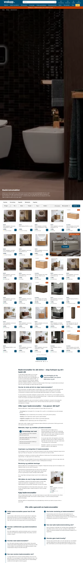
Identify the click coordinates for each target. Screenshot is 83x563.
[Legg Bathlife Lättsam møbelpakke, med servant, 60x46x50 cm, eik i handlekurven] (47, 327)
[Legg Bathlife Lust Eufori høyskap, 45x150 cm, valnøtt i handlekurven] (79, 303)
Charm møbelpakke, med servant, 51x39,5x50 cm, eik (57, 227)
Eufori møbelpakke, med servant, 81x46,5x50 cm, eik (25, 275)
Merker (60, 5)
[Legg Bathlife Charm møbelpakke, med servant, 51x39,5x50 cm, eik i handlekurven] (63, 230)
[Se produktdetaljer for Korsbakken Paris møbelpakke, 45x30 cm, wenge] (57, 337)
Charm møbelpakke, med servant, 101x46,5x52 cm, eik (25, 299)
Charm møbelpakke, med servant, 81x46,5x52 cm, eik (9, 324)
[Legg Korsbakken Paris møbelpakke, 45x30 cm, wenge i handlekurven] (63, 351)
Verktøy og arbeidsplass (41, 5)
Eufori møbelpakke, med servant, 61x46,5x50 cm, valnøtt (9, 299)
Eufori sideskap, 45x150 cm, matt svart (9, 348)
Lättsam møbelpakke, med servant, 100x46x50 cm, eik (41, 251)
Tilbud (73, 5)
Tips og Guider (67, 5)
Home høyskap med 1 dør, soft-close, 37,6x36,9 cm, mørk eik (72, 324)
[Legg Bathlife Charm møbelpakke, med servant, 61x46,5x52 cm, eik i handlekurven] (63, 278)
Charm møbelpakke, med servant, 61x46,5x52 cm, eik (57, 275)
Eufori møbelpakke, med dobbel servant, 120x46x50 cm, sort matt (57, 324)
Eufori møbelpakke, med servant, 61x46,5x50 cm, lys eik (72, 275)
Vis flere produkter (41, 358)
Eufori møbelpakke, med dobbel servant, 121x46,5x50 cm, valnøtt (41, 227)
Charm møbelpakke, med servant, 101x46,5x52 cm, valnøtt (25, 348)
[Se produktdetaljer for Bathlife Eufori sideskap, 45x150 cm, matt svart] (9, 337)
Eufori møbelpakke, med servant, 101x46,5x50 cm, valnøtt (9, 227)
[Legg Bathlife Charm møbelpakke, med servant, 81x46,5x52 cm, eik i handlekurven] (15, 327)
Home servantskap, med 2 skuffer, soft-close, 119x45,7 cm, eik (72, 227)
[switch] (9, 206)
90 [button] (47, 361)
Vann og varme (24, 5)
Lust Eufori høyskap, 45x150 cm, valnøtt (72, 299)
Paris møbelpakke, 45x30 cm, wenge (56, 348)
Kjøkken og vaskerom (14, 5)
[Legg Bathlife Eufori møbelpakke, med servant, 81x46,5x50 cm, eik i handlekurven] (31, 278)
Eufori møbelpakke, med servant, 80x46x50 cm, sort (57, 299)
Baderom (6, 5)
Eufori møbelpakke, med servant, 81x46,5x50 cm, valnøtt (9, 275)
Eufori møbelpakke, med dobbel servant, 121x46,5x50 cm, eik (9, 251)
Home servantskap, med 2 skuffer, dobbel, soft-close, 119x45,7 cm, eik (73, 348)
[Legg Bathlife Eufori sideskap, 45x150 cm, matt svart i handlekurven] (15, 351)
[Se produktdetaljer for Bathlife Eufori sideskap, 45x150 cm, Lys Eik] (25, 216)
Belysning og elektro (52, 5)
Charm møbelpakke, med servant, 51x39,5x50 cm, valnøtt (41, 348)
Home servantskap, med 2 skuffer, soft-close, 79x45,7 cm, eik (41, 275)
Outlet (77, 5)
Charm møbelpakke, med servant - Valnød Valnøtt (56, 488)
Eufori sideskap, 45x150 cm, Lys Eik (25, 226)
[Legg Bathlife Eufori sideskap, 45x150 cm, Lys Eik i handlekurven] (31, 230)
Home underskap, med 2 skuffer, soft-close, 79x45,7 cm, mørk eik (41, 299)
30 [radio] (43, 361)
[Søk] (55, 2)
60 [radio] (45, 361)
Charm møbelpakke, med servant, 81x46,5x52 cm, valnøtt (25, 324)
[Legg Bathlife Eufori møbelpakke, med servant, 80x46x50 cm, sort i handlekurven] (63, 303)
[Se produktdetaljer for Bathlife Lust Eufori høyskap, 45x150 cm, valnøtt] (73, 288)
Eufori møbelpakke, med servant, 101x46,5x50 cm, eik (25, 251)
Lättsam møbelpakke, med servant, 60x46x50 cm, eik (41, 324)
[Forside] (9, 2)
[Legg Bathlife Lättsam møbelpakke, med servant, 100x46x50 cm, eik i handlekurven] (47, 254)
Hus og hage (31, 5)
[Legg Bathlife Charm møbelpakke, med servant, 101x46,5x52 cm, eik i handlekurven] (31, 303)
